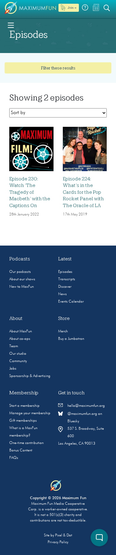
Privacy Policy (58, 542)
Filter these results (58, 67)
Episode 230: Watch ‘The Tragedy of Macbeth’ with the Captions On (29, 192)
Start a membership (24, 406)
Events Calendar (71, 302)
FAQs (13, 458)
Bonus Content (20, 450)
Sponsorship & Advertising (29, 376)
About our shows (22, 279)
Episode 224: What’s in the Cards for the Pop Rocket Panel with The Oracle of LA (83, 192)
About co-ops (19, 339)
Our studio (17, 354)
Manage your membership (29, 413)
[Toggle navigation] (11, 25)
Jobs (12, 369)
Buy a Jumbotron (71, 339)
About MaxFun (20, 331)
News (62, 294)
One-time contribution (26, 443)
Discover (64, 287)
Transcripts (66, 279)
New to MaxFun (21, 287)
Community (18, 361)
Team (13, 346)
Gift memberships (23, 421)
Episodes (65, 272)
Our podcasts (20, 272)
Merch (63, 331)
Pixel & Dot (63, 535)
